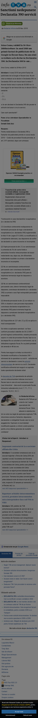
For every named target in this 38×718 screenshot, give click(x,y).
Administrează (10, 715)
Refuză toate (27, 715)
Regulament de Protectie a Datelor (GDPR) (16, 705)
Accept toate (19, 711)
